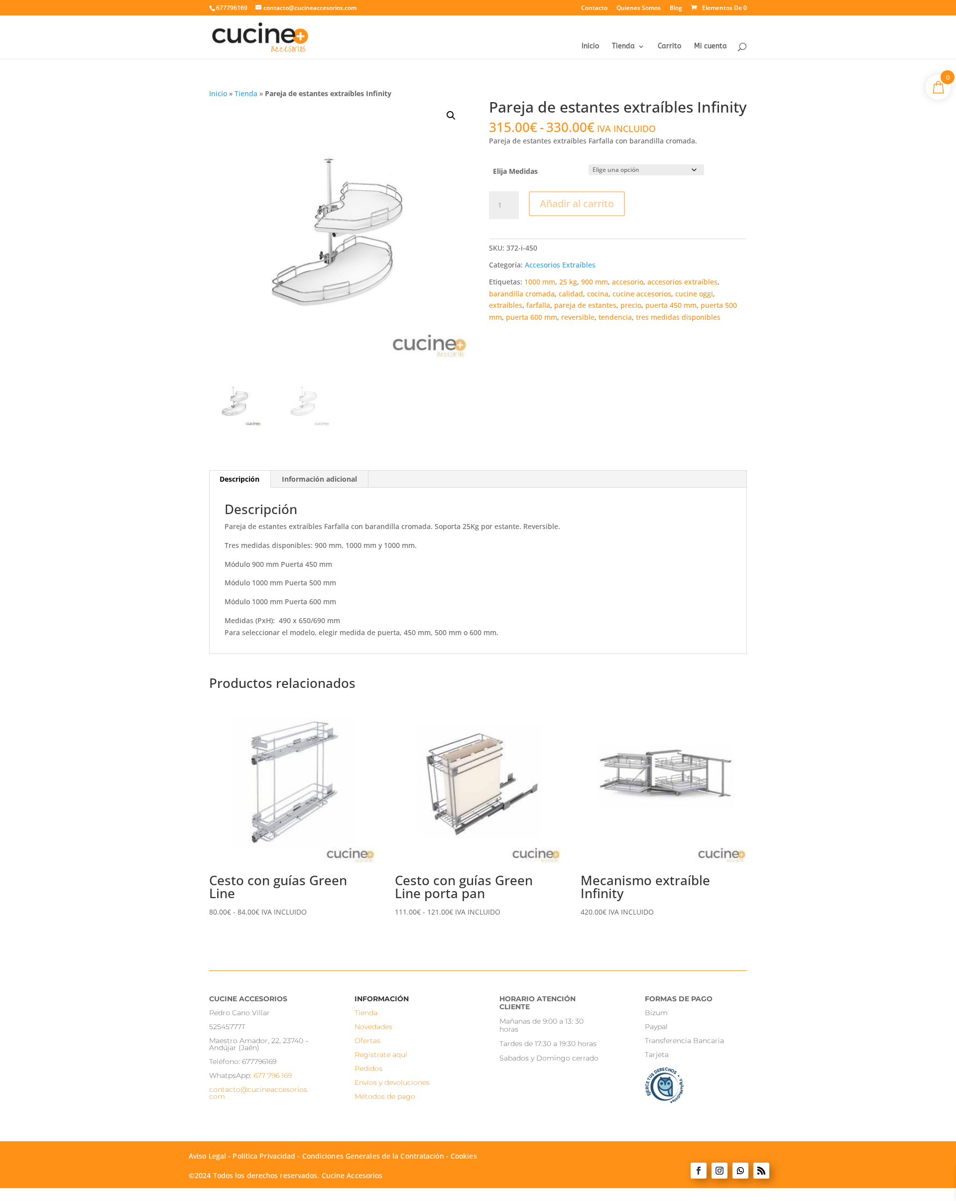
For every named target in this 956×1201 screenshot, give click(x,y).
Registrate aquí (381, 1054)
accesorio (627, 281)
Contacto (594, 8)
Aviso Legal (207, 1156)
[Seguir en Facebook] (699, 1171)
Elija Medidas (515, 171)
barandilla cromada (522, 293)
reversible (578, 317)
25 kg (568, 281)
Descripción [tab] (239, 479)
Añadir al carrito (577, 203)
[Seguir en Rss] (761, 1171)
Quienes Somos (638, 8)
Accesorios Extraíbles (560, 264)
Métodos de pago (385, 1096)
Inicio (590, 46)
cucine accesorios (641, 293)
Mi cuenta (710, 46)
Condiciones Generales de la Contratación (373, 1156)
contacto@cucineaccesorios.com (259, 1093)
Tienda (623, 46)
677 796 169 (272, 1075)
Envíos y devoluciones (392, 1082)
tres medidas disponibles (678, 317)
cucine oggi (694, 293)
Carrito (669, 46)
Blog (676, 8)
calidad (571, 293)
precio (630, 305)
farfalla (538, 305)
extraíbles (505, 305)
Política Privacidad (264, 1156)
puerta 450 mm (671, 305)
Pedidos (368, 1068)
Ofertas (367, 1040)
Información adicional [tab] (319, 479)
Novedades (373, 1026)
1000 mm (539, 281)
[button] (451, 116)
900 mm (594, 281)
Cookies (464, 1156)
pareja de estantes (585, 305)
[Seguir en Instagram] (719, 1171)
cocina (597, 293)
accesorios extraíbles (682, 281)
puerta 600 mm (531, 317)
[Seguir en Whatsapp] (740, 1171)
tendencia (615, 317)
